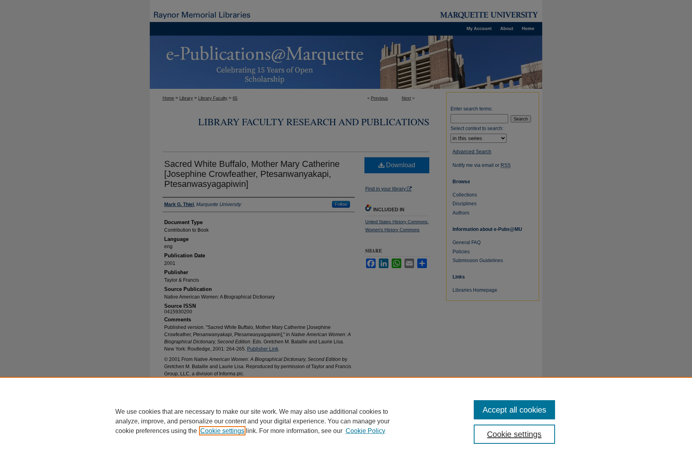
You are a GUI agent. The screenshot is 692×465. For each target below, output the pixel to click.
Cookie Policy (365, 430)
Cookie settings (222, 430)
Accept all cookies (514, 409)
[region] (346, 421)
